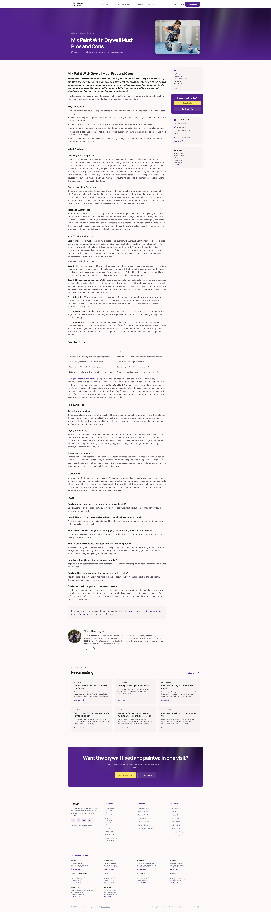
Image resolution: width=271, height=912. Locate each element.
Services (104, 4)
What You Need (178, 76)
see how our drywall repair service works (142, 611)
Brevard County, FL (111, 838)
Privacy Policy (176, 835)
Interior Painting (178, 153)
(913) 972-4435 (141, 883)
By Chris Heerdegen (117, 52)
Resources (151, 4)
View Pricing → (178, 165)
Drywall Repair (178, 160)
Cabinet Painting (178, 158)
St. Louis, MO (109, 808)
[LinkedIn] (89, 820)
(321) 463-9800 (174, 883)
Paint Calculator (176, 825)
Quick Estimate (187, 109)
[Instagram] (78, 820)
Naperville (109, 820)
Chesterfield (109, 813)
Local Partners (176, 828)
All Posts (89, 649)
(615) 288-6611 (108, 896)
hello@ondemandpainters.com (81, 825)
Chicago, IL (108, 818)
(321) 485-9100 (76, 896)
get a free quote (81, 614)
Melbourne (109, 843)
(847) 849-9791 (76, 883)
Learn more (179, 141)
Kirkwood (109, 815)
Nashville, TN (109, 835)
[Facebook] (73, 820)
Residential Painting (145, 822)
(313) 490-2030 (109, 883)
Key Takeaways (178, 74)
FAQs (175, 88)
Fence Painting (143, 825)
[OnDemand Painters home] (77, 4)
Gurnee (108, 825)
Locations (115, 4)
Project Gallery (176, 815)
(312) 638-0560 (174, 869)
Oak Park (109, 823)
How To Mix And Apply (180, 78)
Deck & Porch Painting (145, 828)
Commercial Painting (145, 818)
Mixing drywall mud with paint (81, 379)
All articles (194, 673)
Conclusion (177, 86)
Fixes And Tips (178, 83)
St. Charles (109, 810)
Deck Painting (178, 162)
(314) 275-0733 (178, 4)
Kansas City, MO (110, 831)
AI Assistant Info (177, 832)
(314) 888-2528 (141, 869)
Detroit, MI (108, 828)
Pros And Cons (178, 81)
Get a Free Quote (125, 775)
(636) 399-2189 (109, 869)
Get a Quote (192, 4)
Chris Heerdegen (94, 631)
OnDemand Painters (78, 33)
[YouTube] (84, 820)
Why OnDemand (128, 4)
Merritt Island (110, 841)
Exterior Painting (179, 155)
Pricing (141, 4)
